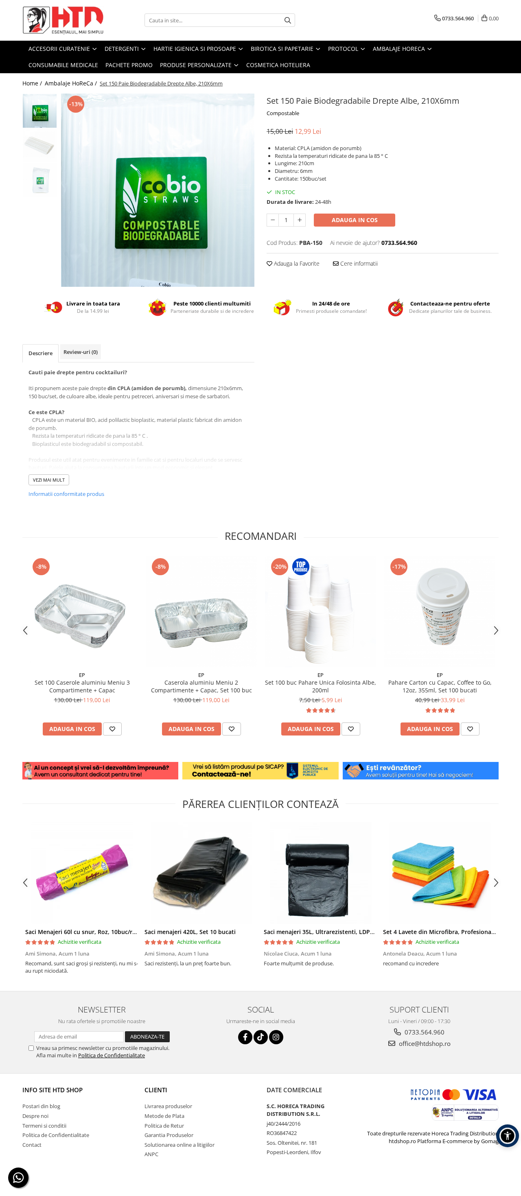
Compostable (283, 113)
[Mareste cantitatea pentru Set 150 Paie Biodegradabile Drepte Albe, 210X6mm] (299, 220)
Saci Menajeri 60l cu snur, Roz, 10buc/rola (83, 932)
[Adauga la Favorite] (112, 728)
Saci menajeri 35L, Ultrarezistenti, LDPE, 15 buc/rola (336, 932)
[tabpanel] (157, 190)
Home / (33, 83)
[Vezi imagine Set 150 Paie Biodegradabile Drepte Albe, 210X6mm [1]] (40, 145)
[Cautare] (287, 20)
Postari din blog (41, 1106)
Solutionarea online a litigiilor (179, 1144)
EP (82, 675)
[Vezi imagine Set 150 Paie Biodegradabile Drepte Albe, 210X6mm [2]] (40, 180)
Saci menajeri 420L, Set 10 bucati (190, 932)
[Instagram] (276, 1037)
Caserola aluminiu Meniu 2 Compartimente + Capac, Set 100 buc (201, 686)
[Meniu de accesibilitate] (507, 1135)
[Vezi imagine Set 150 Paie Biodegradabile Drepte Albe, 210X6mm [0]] (40, 111)
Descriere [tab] (40, 353)
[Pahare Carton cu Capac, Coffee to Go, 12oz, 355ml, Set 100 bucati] (439, 611)
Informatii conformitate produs (66, 494)
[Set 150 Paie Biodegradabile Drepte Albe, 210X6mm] (157, 190)
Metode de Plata (164, 1116)
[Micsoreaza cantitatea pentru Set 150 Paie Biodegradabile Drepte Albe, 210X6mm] (273, 220)
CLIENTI (155, 1090)
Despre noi (35, 1116)
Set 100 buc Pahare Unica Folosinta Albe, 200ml (320, 686)
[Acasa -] (63, 20)
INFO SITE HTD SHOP (52, 1090)
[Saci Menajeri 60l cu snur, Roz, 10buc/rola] (82, 873)
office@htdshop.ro (424, 1043)
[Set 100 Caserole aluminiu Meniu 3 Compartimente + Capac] (82, 611)
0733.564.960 (423, 1032)
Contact (32, 1144)
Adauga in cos (355, 220)
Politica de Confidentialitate (111, 1055)
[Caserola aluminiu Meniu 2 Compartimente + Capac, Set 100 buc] (201, 611)
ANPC (151, 1154)
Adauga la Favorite (296, 263)
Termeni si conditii (44, 1125)
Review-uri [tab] (80, 352)
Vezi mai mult (49, 480)
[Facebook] (245, 1037)
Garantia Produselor (168, 1135)
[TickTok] (261, 1037)
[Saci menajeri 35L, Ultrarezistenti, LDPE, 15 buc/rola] (320, 873)
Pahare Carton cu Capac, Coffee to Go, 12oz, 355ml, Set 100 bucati (440, 686)
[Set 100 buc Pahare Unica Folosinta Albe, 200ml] (320, 611)
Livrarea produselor (168, 1106)
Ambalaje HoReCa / (72, 83)
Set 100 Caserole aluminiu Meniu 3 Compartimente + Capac (82, 686)
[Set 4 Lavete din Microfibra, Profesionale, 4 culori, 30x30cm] (439, 873)
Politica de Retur (164, 1125)
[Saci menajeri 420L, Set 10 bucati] (201, 873)
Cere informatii (358, 263)
